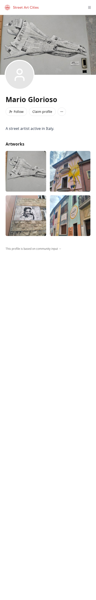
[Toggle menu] (89, 7)
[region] (48, 294)
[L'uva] (70, 171)
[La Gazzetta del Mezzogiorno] (26, 171)
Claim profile (42, 111)
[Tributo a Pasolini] (26, 215)
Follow (19, 111)
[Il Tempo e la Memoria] (70, 215)
